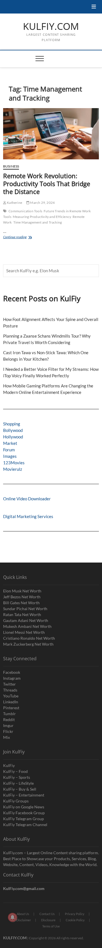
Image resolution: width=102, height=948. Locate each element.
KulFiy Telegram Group (23, 818)
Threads (10, 690)
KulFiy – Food (15, 771)
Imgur (8, 725)
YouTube (10, 695)
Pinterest (11, 707)
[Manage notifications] (12, 917)
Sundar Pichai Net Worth (25, 608)
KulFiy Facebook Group (24, 812)
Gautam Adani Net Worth (25, 620)
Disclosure (48, 920)
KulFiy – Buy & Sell (19, 789)
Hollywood (13, 436)
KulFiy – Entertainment (23, 795)
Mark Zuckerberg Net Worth (28, 644)
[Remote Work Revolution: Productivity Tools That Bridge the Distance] (51, 133)
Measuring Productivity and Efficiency (42, 217)
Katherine (14, 202)
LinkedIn (10, 701)
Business (11, 166)
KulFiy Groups (16, 800)
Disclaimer (23, 920)
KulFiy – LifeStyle (18, 783)
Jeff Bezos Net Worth (22, 596)
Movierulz (12, 469)
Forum (9, 449)
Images (10, 456)
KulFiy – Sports (16, 777)
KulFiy (9, 765)
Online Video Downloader (27, 498)
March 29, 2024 (42, 202)
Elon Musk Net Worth (22, 590)
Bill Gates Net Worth (21, 602)
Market (10, 443)
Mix (6, 737)
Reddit (9, 719)
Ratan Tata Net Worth (22, 614)
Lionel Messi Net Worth (24, 632)
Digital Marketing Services (28, 516)
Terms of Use (51, 926)
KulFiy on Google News (23, 806)
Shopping (11, 423)
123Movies (14, 462)
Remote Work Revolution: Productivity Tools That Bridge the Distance (46, 183)
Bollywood (13, 430)
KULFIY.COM (51, 26)
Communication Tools (25, 211)
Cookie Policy (75, 920)
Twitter (9, 684)
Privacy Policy (74, 914)
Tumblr (9, 713)
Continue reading (23, 237)
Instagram (12, 678)
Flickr (8, 731)
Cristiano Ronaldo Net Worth (29, 638)
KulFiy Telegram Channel (25, 824)
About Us (23, 914)
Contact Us (47, 914)
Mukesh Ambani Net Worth (27, 626)
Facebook (11, 672)
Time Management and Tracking (37, 222)
